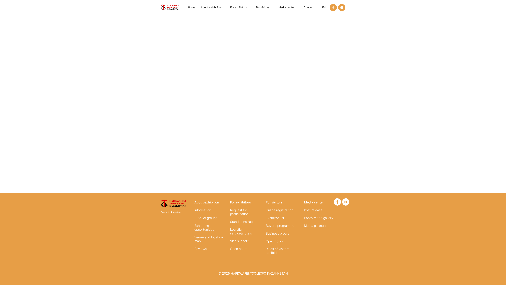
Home (191, 7)
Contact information (171, 212)
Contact (308, 7)
